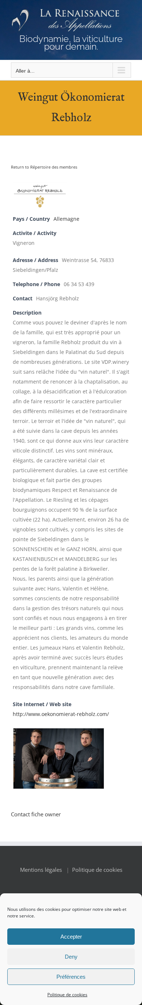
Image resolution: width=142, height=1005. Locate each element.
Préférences (71, 977)
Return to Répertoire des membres (44, 167)
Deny (71, 957)
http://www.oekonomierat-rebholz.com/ (61, 714)
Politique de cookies (67, 994)
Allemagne (66, 219)
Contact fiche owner (36, 814)
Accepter (71, 936)
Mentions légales (41, 869)
